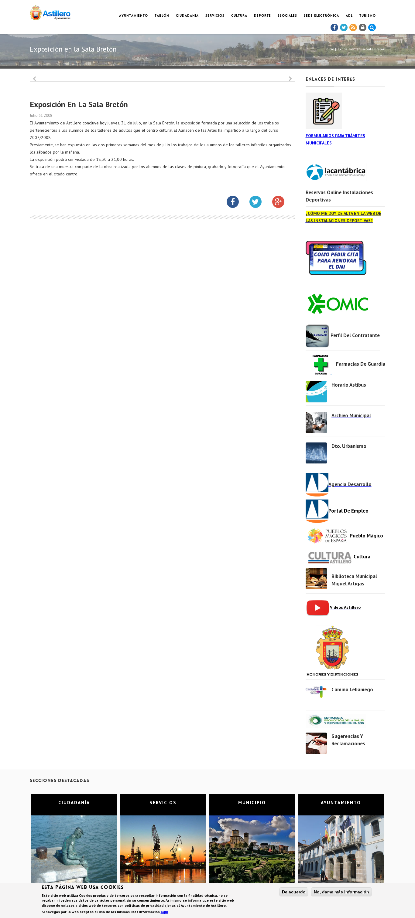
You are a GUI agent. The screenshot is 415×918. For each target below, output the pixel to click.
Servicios (215, 16)
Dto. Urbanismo (348, 446)
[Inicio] (50, 11)
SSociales (287, 16)
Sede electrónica (321, 16)
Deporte (262, 16)
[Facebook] (334, 27)
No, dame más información (341, 891)
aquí (164, 912)
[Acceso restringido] (363, 27)
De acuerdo (294, 891)
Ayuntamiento (133, 16)
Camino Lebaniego (352, 689)
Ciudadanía (187, 16)
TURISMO (367, 16)
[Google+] (282, 203)
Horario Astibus (348, 384)
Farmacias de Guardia (360, 364)
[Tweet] (344, 27)
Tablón (162, 16)
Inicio (329, 49)
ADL (349, 16)
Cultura (239, 16)
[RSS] (353, 27)
